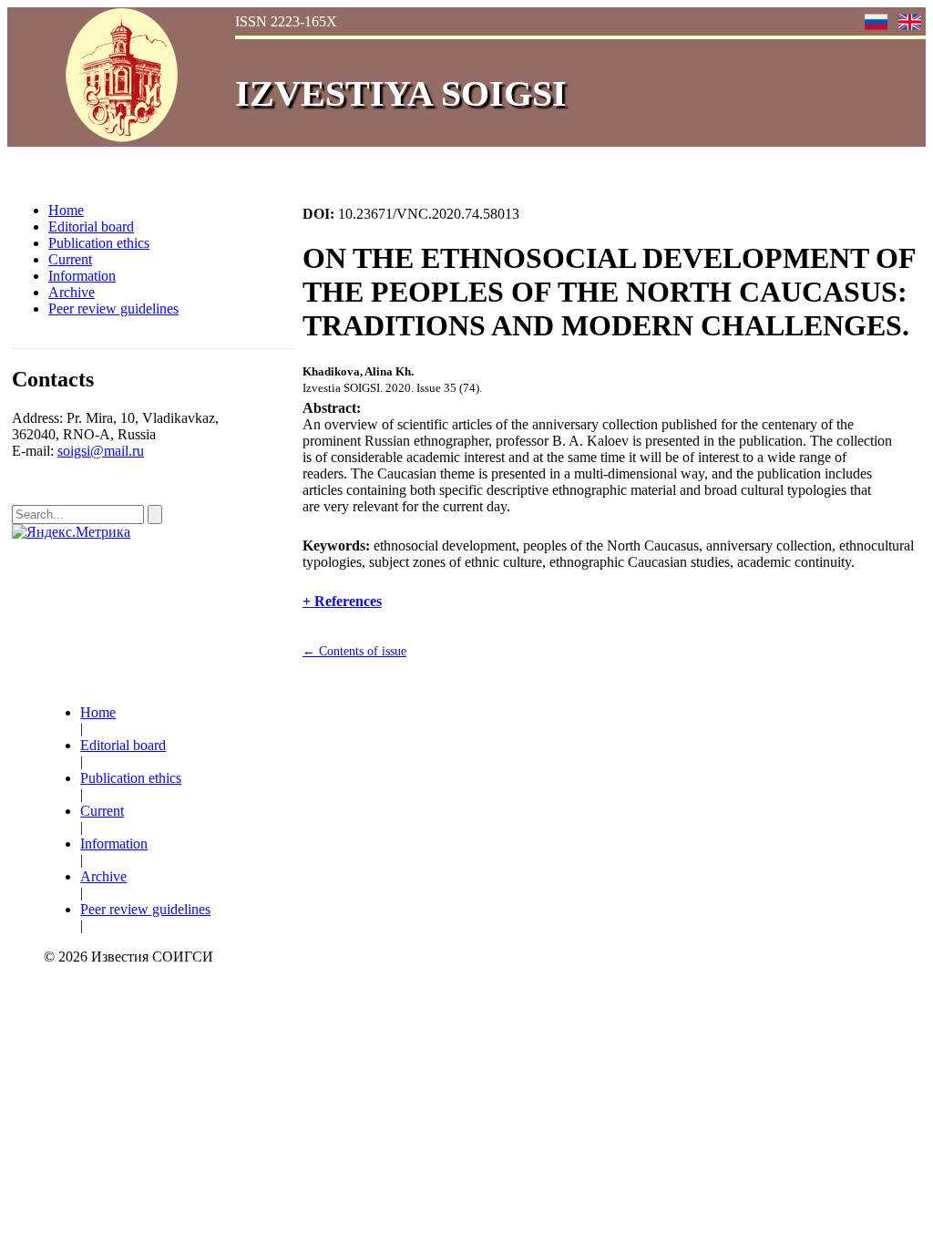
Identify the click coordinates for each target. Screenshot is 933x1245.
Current (70, 259)
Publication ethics (98, 243)
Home (66, 210)
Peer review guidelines (113, 308)
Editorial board (91, 226)
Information (82, 275)
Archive (71, 292)
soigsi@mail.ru (100, 450)
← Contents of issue (354, 650)
